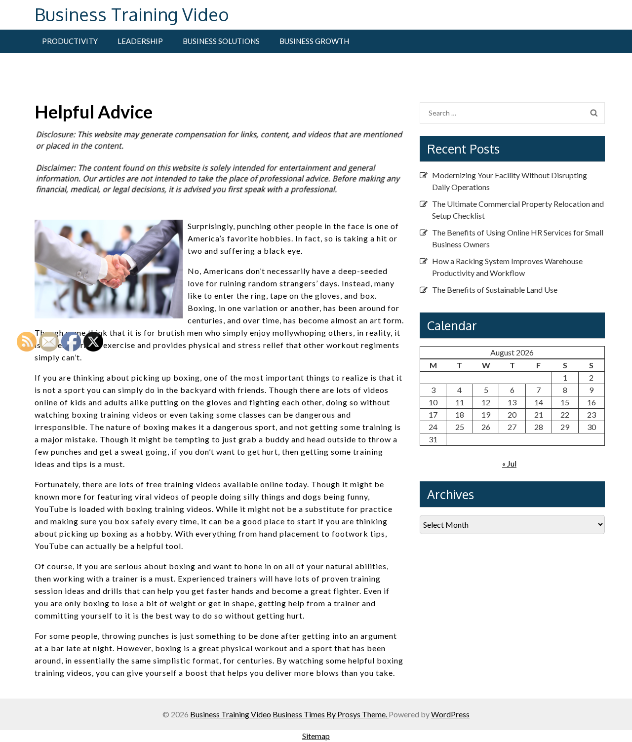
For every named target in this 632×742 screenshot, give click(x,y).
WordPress (450, 714)
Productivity (70, 41)
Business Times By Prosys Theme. (331, 714)
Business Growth (314, 41)
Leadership (140, 41)
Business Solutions (221, 41)
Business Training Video (132, 14)
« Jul (509, 463)
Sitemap (316, 736)
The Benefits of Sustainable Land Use (494, 289)
